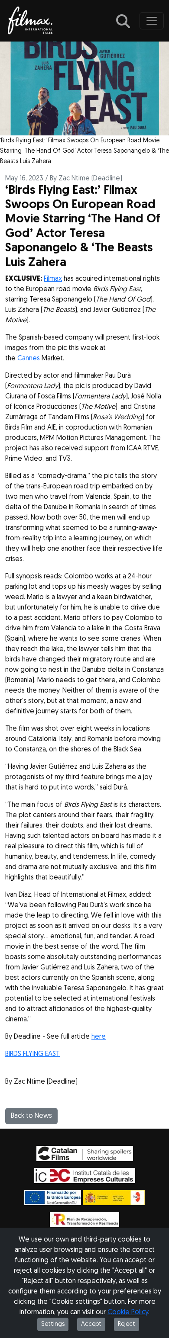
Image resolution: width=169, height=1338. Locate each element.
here (98, 1036)
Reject (126, 1324)
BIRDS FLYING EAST (32, 1054)
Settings (53, 1324)
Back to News (31, 1116)
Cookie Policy (127, 1312)
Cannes (28, 358)
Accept (91, 1324)
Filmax (53, 279)
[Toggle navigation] (152, 20)
